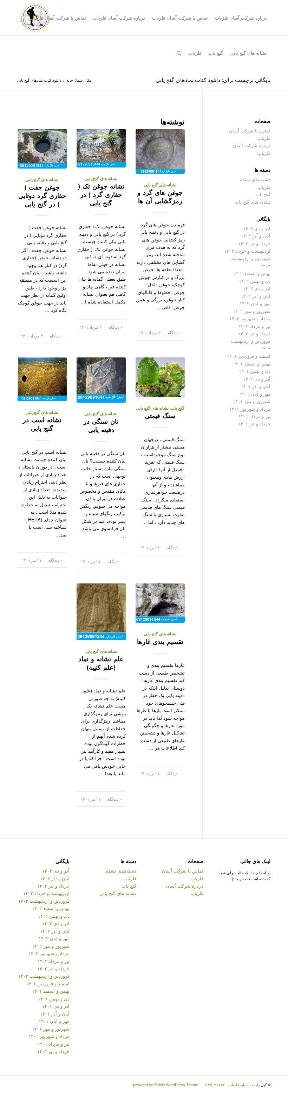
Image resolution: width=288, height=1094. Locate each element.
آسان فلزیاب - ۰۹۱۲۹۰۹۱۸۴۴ (225, 1084)
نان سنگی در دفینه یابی (101, 425)
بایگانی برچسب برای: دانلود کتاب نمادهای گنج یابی (213, 80)
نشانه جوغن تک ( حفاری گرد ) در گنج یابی (101, 194)
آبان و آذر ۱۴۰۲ (255, 296)
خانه (69, 80)
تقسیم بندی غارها (160, 641)
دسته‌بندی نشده (255, 179)
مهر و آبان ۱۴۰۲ (255, 303)
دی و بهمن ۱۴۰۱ (254, 371)
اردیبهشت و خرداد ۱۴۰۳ (247, 250)
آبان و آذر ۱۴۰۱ (255, 386)
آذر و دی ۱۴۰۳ (256, 228)
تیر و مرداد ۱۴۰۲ (254, 326)
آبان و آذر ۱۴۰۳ (255, 235)
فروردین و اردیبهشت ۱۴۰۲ (44, 975)
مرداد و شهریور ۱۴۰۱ (249, 408)
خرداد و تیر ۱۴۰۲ (254, 333)
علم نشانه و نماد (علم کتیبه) (101, 663)
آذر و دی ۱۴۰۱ (256, 378)
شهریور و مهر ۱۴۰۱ (251, 401)
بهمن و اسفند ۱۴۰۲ (251, 273)
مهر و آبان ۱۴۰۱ (255, 393)
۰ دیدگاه (175, 332)
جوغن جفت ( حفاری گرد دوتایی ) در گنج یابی (42, 195)
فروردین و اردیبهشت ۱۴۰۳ (44, 900)
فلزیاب (263, 187)
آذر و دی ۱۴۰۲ (256, 288)
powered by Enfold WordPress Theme (165, 1084)
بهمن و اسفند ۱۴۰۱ (251, 363)
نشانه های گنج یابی (160, 185)
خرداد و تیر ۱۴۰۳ (254, 243)
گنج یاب (177, 408)
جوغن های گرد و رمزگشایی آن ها (160, 196)
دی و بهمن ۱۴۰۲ (254, 281)
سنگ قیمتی (160, 415)
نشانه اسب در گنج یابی (42, 424)
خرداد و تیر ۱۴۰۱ (254, 423)
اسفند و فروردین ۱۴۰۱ (248, 356)
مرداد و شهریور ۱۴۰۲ (249, 318)
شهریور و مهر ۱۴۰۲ (251, 311)
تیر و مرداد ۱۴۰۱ (254, 416)
